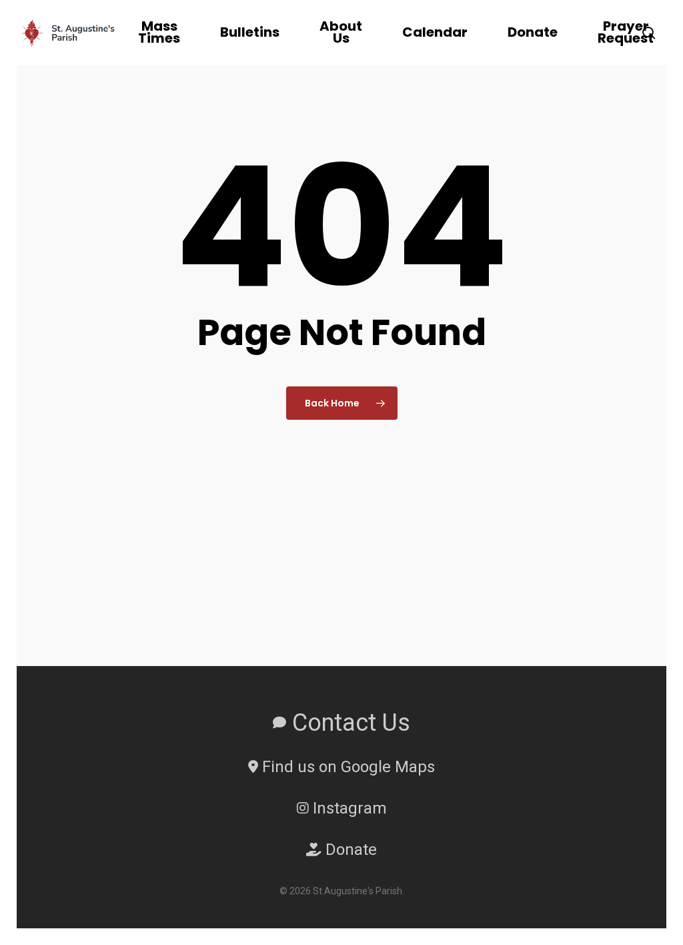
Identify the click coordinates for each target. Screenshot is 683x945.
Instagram (348, 808)
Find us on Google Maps (346, 766)
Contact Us (348, 723)
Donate (349, 849)
